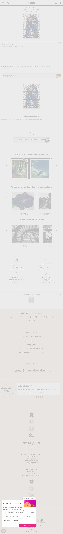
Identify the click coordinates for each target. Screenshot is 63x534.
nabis (41, 119)
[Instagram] (30, 345)
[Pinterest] (33, 345)
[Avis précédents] (15, 389)
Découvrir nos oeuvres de (29, 139)
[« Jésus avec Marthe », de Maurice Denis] (31, 300)
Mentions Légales (32, 527)
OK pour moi (27, 525)
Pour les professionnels (31, 447)
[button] (3, 531)
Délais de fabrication (31, 460)
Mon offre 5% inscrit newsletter (31, 475)
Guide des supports (31, 456)
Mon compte (31, 473)
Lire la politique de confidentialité (10, 520)
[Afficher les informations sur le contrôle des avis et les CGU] (12, 393)
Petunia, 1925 (23, 214)
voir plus (54, 389)
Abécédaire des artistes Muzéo (31, 313)
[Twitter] (35, 345)
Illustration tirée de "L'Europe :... (45, 214)
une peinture (13, 119)
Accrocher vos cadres (31, 464)
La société (31, 445)
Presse (31, 449)
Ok (43, 352)
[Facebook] (28, 345)
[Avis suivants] (62, 389)
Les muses (19, 181)
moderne (26, 119)
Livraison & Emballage (31, 462)
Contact (32, 529)
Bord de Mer (39, 181)
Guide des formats (31, 458)
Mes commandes (31, 471)
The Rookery (26, 246)
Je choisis (10, 525)
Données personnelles (32, 531)
